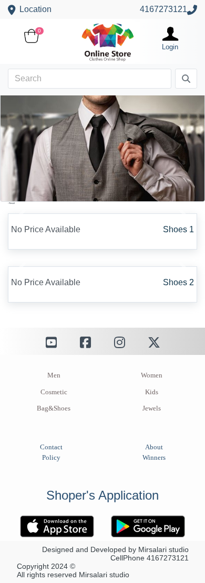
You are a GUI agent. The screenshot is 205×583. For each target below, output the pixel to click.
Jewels (151, 408)
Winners (154, 457)
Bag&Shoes (53, 408)
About (154, 447)
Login (170, 47)
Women (151, 375)
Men (53, 375)
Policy (51, 457)
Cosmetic (53, 392)
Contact (51, 447)
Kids (151, 392)
